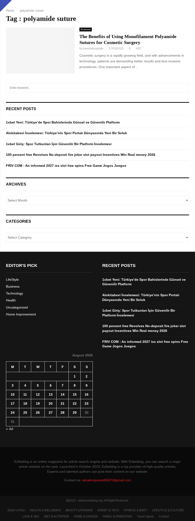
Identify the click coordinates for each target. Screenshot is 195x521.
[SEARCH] (184, 88)
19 (38, 403)
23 (86, 403)
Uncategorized (17, 307)
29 (75, 412)
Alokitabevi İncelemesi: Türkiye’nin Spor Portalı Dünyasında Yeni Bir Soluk (66, 133)
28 (62, 412)
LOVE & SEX (30, 516)
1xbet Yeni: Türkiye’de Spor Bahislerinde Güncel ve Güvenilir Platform (63, 122)
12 (38, 394)
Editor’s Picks (16, 510)
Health (11, 300)
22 (75, 403)
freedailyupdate (93, 48)
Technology (14, 293)
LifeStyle (12, 279)
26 (38, 412)
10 (13, 394)
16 (86, 394)
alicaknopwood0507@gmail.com (106, 480)
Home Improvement (21, 314)
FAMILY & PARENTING (117, 516)
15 (75, 394)
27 (51, 412)
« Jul (9, 429)
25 (25, 412)
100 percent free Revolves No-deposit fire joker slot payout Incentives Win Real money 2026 (80, 155)
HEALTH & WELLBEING (45, 510)
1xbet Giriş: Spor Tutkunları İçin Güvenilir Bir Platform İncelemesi (59, 144)
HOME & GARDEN (86, 516)
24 (13, 412)
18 (25, 403)
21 (62, 403)
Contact (164, 516)
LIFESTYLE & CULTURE (168, 510)
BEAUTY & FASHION (79, 510)
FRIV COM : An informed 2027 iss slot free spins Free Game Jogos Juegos (66, 165)
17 (13, 403)
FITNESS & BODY (135, 510)
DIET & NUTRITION (56, 516)
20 (51, 403)
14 (62, 394)
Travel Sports (145, 516)
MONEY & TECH (108, 510)
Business (86, 29)
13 (51, 394)
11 (25, 394)
